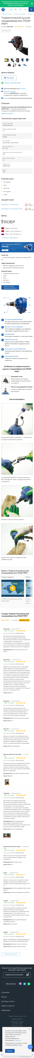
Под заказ (10, 78)
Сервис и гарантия (7, 1006)
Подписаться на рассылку (14, 975)
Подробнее (17, 1040)
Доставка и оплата (8, 1001)
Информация (5, 1010)
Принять (10, 1051)
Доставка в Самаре (9, 91)
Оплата (6, 98)
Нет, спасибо (29, 1029)
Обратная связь (11, 984)
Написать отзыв (24, 620)
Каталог (4, 997)
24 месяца (22, 88)
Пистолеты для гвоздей (19, 14)
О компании (5, 992)
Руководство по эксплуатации (9, 204)
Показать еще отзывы (10, 954)
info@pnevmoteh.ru (17, 1019)
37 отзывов (28, 26)
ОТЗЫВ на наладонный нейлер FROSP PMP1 (11, 600)
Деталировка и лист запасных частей (11, 208)
